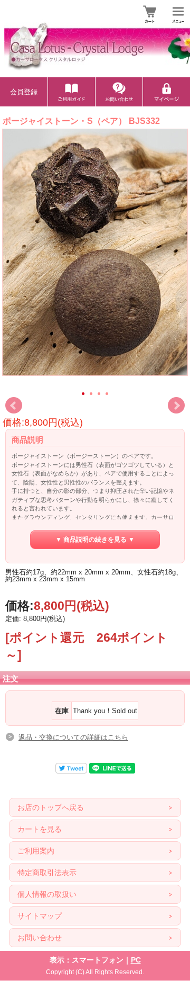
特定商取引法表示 (47, 872)
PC (136, 960)
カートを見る (39, 829)
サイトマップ (39, 916)
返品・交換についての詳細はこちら (73, 737)
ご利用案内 (35, 851)
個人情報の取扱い (47, 894)
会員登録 (23, 92)
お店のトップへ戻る (50, 807)
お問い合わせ (39, 937)
